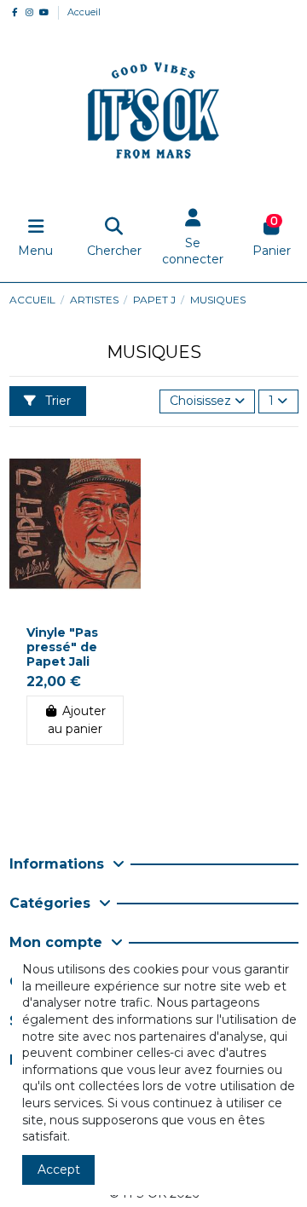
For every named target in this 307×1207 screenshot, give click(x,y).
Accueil (84, 12)
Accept (59, 1169)
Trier (56, 400)
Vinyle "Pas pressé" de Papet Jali (62, 647)
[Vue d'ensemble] (127, 463)
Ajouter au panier (77, 719)
